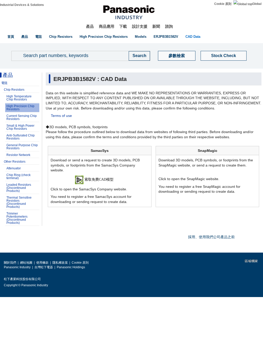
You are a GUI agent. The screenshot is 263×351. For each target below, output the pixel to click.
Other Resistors (14, 161)
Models (140, 37)
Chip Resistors (60, 37)
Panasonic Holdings (71, 267)
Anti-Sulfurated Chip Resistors (20, 137)
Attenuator (13, 168)
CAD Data (192, 37)
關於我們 (10, 262)
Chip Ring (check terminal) (18, 176)
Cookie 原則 (222, 4)
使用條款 (42, 262)
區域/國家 (251, 261)
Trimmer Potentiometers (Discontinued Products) (16, 218)
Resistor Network (18, 155)
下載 (123, 26)
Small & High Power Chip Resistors (20, 127)
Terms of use (61, 116)
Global (256, 4)
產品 (90, 26)
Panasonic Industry (17, 267)
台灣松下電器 (43, 267)
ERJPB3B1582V (166, 37)
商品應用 (106, 26)
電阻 (38, 37)
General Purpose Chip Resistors (22, 146)
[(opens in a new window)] (100, 180)
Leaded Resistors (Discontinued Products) (18, 188)
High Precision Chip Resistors (104, 37)
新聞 (156, 26)
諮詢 (169, 26)
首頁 (10, 37)
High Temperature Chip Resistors (19, 98)
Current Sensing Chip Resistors (21, 117)
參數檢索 (176, 55)
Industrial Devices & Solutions (22, 5)
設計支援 (139, 26)
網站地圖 (26, 262)
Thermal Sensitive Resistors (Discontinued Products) (19, 202)
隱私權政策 (60, 262)
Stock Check (223, 55)
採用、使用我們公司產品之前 (211, 237)
